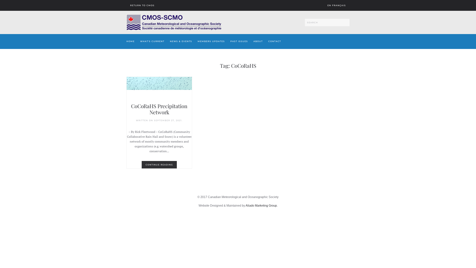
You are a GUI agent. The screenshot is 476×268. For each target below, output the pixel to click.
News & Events (181, 41)
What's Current (152, 41)
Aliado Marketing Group (261, 205)
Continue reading (159, 164)
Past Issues (239, 41)
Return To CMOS (142, 5)
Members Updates (211, 41)
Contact (274, 41)
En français (336, 5)
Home (130, 41)
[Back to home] (173, 22)
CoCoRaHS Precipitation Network (159, 109)
